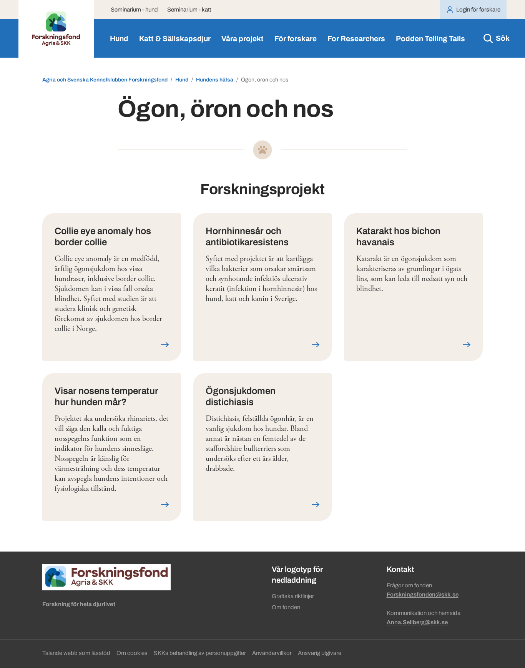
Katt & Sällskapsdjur (175, 39)
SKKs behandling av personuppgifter (200, 653)
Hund (119, 39)
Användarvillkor (272, 653)
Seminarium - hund (134, 10)
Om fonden (286, 607)
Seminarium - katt (189, 10)
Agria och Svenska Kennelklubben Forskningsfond (105, 80)
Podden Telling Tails (430, 39)
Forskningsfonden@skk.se (423, 595)
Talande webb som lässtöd (76, 653)
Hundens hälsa (214, 80)
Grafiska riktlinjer (293, 596)
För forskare (295, 39)
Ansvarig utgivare (319, 653)
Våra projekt (242, 39)
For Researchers (356, 39)
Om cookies (132, 653)
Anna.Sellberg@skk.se (417, 622)
